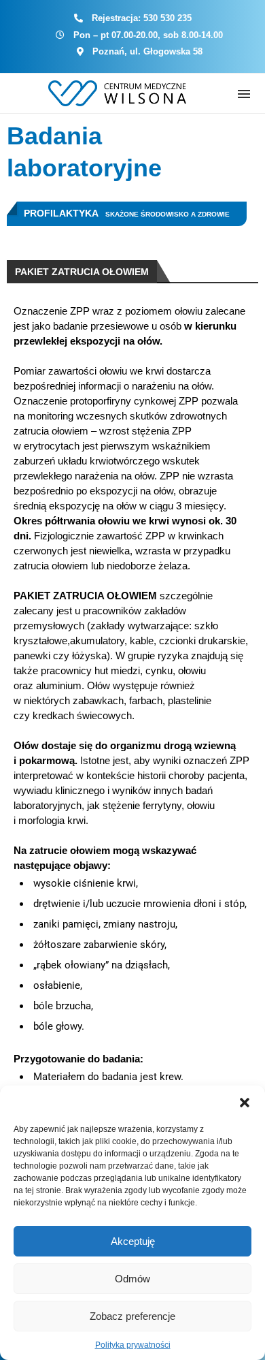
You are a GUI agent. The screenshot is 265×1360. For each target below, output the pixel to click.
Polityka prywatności (133, 1345)
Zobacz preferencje (132, 1316)
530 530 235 (167, 18)
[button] (244, 1102)
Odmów (132, 1278)
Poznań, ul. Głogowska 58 (147, 51)
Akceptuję (133, 1241)
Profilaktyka (61, 213)
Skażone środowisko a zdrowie (167, 214)
